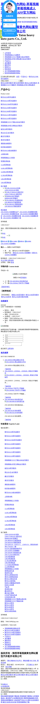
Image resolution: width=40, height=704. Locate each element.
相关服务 (4, 210)
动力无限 (8, 666)
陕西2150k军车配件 (18, 295)
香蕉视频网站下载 (23, 702)
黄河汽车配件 (5, 140)
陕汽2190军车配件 (7, 83)
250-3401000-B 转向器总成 (19, 281)
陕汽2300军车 (9, 607)
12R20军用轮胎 (6, 179)
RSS (31, 660)
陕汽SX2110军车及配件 (9, 118)
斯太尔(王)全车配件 (7, 133)
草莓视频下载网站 (26, 696)
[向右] (3, 237)
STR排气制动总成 (11, 595)
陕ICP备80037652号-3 (14, 660)
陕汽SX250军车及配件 (8, 97)
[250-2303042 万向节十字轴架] (15, 390)
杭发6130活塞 (9, 585)
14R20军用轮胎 (10, 563)
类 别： (8, 251)
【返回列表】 (5, 287)
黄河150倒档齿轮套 (11, 577)
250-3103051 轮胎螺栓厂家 (12, 218)
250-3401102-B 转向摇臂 (13, 410)
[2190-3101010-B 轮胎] (12, 188)
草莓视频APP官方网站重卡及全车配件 (18, 59)
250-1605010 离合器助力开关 (14, 360)
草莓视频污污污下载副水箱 (14, 601)
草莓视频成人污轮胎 (8, 157)
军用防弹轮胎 (5, 161)
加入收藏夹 (14, 241)
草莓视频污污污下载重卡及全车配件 (17, 57)
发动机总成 (8, 589)
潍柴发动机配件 (6, 143)
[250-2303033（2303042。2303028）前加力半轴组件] (22, 377)
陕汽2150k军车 (6, 297)
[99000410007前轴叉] (12, 196)
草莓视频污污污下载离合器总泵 (15, 599)
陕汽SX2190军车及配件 (9, 108)
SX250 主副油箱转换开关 (13, 548)
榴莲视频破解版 (29, 698)
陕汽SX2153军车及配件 (9, 115)
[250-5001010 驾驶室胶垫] (14, 204)
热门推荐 (4, 186)
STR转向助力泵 (10, 597)
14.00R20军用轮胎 (7, 172)
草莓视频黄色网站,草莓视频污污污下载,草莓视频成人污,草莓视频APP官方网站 (20, 8)
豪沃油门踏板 (9, 593)
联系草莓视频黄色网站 (29, 22)
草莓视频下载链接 (13, 696)
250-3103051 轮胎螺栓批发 (10, 214)
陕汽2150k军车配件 (32, 295)
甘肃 (4, 662)
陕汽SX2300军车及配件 (9, 111)
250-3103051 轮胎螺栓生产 (10, 212)
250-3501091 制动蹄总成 (13, 552)
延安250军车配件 (6, 129)
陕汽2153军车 (9, 605)
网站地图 (26, 660)
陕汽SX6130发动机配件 (9, 150)
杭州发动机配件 (6, 147)
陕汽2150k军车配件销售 (20, 297)
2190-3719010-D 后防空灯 (13, 194)
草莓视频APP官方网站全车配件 (11, 125)
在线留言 (4, 301)
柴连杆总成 (8, 573)
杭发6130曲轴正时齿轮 (12, 583)
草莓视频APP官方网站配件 (26, 85)
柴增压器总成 (9, 571)
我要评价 (22, 241)
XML (35, 660)
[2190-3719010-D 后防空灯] (14, 192)
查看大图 (4, 241)
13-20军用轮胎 (6, 165)
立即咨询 (10, 260)
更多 (12, 262)
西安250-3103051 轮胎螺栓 (22, 253)
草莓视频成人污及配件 (12, 55)
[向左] (3, 233)
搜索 (21, 81)
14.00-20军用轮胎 (7, 168)
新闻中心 (8, 67)
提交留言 (4, 348)
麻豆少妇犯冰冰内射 (10, 702)
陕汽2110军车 (9, 603)
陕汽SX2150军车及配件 (9, 101)
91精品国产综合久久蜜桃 (22, 700)
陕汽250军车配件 (19, 675)
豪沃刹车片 (8, 591)
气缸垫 (7, 587)
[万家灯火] (30, 664)
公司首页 (8, 53)
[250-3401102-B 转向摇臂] (14, 412)
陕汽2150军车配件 (31, 83)
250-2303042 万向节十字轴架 (19, 283)
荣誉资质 (8, 69)
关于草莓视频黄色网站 (12, 71)
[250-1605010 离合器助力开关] (15, 362)
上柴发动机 (5, 154)
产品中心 (8, 61)
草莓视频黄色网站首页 (12, 628)
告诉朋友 (29, 241)
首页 (17, 76)
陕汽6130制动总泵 (11, 579)
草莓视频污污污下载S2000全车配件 (13, 122)
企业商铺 (18, 22)
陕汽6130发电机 (10, 581)
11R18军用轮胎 (6, 182)
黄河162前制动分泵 (11, 575)
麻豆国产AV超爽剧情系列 (14, 698)
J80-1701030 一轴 (10, 546)
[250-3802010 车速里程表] (14, 200)
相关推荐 (4, 353)
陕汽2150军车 (9, 609)
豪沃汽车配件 (5, 136)
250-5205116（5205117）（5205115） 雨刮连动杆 (21, 544)
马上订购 (4, 260)
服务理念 (8, 65)
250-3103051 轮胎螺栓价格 (12, 216)
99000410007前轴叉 (11, 198)
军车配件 (23, 277)
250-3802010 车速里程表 (13, 202)
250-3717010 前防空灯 (12, 554)
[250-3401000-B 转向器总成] (14, 401)
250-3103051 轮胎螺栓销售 (28, 212)
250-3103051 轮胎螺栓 (8, 243)
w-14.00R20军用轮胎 (12, 565)
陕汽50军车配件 (19, 83)
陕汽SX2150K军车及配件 (9, 104)
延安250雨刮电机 (10, 611)
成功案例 (8, 63)
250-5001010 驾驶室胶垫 (13, 206)
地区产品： (8, 253)
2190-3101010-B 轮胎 (12, 190)
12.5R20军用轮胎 (6, 175)
